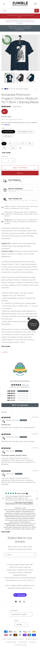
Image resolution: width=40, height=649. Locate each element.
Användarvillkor (22, 642)
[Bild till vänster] (2, 78)
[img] (6, 417)
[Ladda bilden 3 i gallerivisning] (20, 77)
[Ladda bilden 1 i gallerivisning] (9, 77)
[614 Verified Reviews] (20, 377)
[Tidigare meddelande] (3, 16)
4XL (12, 148)
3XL (4, 148)
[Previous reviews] (3, 498)
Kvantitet (4, 156)
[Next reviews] (37, 498)
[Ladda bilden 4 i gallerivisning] (30, 77)
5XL (21, 148)
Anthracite (7, 136)
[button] (4, 4)
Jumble (9, 639)
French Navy (8, 132)
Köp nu (20, 173)
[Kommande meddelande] (36, 16)
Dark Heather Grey (25, 132)
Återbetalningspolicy (32, 639)
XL (23, 143)
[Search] (36, 10)
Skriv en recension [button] (20, 405)
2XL (30, 143)
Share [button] (5, 352)
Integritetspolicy (11, 642)
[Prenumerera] (34, 554)
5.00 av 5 (25, 385)
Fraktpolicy (32, 642)
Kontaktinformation (21, 645)
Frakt (10, 119)
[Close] (29, 319)
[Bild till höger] (38, 78)
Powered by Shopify (18, 639)
